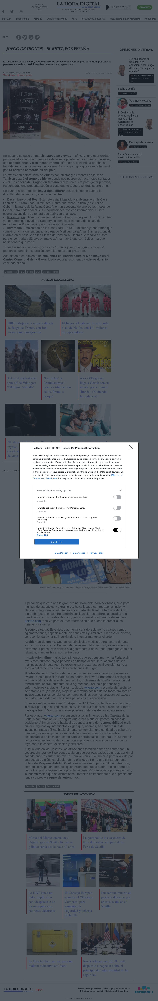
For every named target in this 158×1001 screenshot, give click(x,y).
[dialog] (79, 500)
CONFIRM (56, 542)
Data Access (79, 553)
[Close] (132, 448)
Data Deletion (61, 553)
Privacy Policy (96, 553)
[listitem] (79, 490)
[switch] (117, 497)
